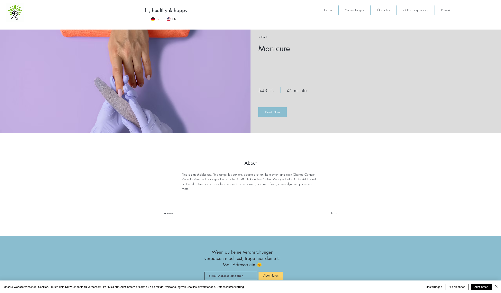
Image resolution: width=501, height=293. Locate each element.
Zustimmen (481, 287)
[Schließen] (496, 287)
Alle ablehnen (457, 287)
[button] (272, 112)
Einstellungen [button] (433, 287)
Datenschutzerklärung (230, 287)
